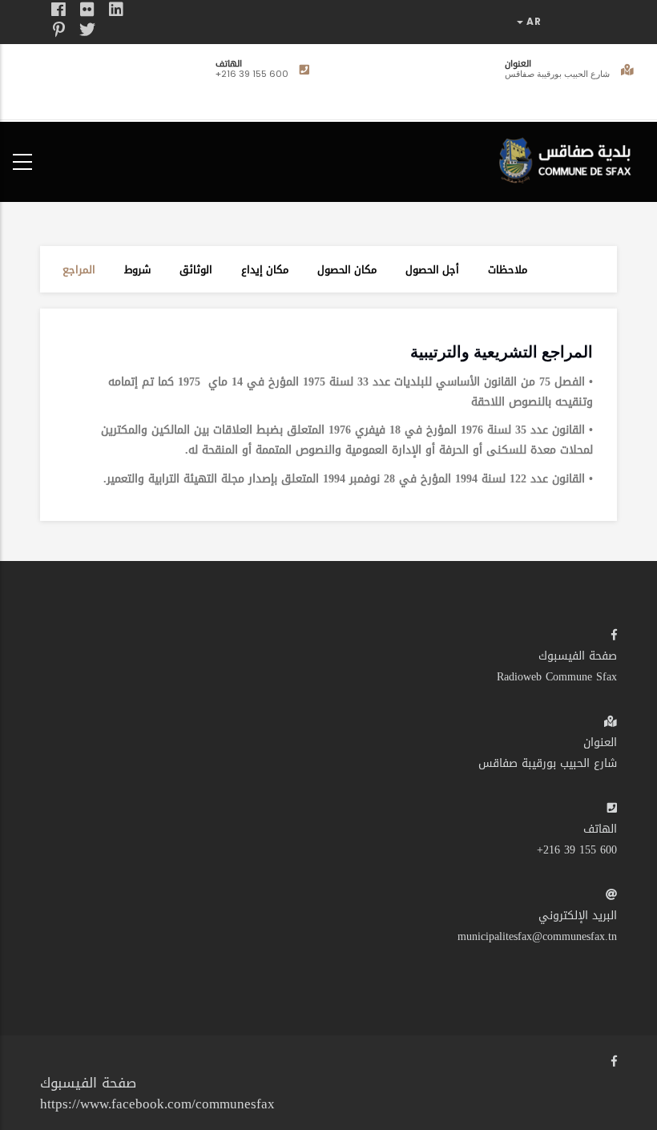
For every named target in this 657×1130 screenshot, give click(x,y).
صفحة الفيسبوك (577, 656)
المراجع (78, 270)
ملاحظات (507, 270)
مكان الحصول (347, 270)
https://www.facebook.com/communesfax (157, 1103)
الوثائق (195, 270)
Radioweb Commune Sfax (557, 677)
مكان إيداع (264, 270)
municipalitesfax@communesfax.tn (537, 936)
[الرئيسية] (569, 158)
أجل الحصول (432, 270)
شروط (137, 270)
